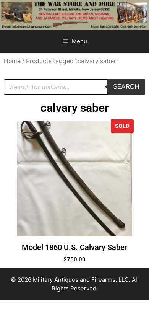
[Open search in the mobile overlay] (74, 87)
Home (12, 61)
